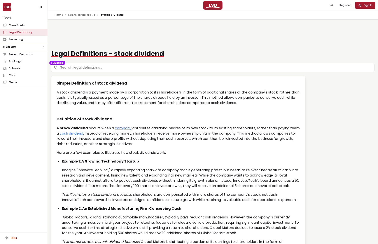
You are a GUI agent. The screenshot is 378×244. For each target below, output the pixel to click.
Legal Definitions (81, 15)
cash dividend (71, 133)
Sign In (368, 5)
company (123, 128)
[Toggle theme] (331, 5)
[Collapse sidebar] (41, 6)
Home (59, 15)
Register (345, 5)
